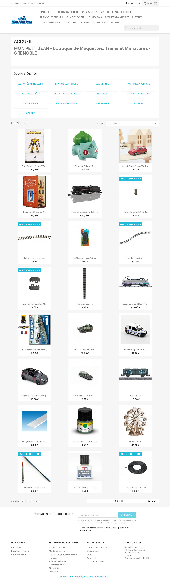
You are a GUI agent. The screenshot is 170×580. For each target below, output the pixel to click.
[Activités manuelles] (30, 80)
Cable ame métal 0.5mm (135, 487)
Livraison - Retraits (57, 547)
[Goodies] (138, 100)
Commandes (93, 551)
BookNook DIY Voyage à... (34, 212)
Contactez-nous (56, 565)
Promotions (16, 547)
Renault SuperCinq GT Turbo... (135, 166)
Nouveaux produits (20, 551)
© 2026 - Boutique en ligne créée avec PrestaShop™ (85, 576)
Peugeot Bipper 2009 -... (135, 349)
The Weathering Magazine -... (34, 349)
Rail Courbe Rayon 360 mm (85, 258)
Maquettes (46, 12)
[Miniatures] (102, 100)
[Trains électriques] (66, 80)
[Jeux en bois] (30, 100)
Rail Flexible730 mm (135, 258)
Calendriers (100, 22)
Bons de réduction (95, 561)
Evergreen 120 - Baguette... (34, 441)
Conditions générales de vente (63, 554)
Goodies (85, 22)
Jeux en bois (95, 17)
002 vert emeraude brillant (85, 441)
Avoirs (90, 554)
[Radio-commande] (66, 100)
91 (121, 501)
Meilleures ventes (19, 554)
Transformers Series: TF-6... (34, 166)
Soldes (115, 22)
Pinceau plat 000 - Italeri (34, 487)
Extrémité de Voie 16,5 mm (135, 212)
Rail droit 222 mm (85, 304)
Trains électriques (51, 17)
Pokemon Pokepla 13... (85, 166)
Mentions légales (57, 551)
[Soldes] (30, 109)
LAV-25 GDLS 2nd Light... (85, 349)
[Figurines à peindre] (138, 80)
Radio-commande (50, 22)
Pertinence (132, 123)
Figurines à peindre (67, 12)
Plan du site (54, 568)
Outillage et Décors (119, 12)
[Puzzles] (102, 90)
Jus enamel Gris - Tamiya (85, 487)
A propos (53, 558)
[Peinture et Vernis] (138, 90)
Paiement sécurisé (57, 561)
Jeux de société (75, 17)
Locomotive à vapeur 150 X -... (85, 212)
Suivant (153, 501)
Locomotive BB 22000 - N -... (135, 304)
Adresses (91, 558)
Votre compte (95, 542)
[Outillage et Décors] (66, 90)
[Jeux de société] (30, 90)
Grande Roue (135, 441)
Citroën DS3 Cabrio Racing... (34, 395)
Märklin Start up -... (135, 395)
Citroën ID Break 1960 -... (85, 395)
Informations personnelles (99, 547)
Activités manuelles (117, 17)
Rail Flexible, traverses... (34, 258)
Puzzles (137, 17)
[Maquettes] (102, 80)
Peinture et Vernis (93, 12)
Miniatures (70, 22)
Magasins (53, 571)
